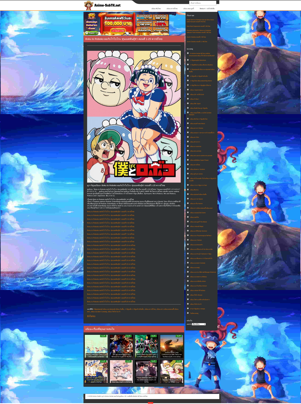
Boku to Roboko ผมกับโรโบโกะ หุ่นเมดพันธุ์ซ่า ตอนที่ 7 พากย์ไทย (110, 234)
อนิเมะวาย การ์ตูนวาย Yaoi (198, 185)
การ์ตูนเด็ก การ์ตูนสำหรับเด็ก (199, 76)
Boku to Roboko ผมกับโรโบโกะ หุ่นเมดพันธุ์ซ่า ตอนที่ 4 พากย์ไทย (110, 223)
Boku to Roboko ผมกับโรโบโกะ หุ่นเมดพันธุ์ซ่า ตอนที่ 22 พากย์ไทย (111, 290)
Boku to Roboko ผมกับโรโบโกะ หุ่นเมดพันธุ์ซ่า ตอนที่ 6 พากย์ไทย (110, 230)
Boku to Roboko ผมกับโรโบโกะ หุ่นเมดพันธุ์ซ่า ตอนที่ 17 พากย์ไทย (111, 272)
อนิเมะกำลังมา (194, 99)
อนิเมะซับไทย (156, 8)
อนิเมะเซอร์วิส (194, 217)
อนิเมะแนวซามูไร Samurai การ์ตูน (200, 254)
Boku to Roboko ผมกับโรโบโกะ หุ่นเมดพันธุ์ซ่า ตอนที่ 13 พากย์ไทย (111, 257)
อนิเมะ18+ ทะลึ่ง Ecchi (197, 94)
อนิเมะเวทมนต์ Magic (196, 226)
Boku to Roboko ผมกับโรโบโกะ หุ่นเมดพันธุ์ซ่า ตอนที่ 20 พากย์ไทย (111, 283)
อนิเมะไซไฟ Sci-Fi (196, 304)
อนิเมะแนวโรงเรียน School (198, 286)
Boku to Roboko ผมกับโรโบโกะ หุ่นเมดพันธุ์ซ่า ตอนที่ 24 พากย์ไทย (111, 298)
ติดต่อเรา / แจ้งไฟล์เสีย (207, 8)
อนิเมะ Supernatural (196, 90)
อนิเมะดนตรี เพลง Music (197, 123)
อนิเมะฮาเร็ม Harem (196, 203)
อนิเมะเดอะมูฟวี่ (188, 8)
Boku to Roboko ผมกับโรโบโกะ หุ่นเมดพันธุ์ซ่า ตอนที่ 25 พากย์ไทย (111, 302)
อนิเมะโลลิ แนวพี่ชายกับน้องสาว (200, 299)
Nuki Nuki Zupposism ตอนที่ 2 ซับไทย (198, 26)
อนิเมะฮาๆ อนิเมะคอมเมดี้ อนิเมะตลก (201, 208)
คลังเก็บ (189, 324)
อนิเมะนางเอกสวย (195, 146)
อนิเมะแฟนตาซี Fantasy (197, 290)
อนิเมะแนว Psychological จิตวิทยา (201, 235)
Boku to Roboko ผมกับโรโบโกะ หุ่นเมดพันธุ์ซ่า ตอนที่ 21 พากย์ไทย (111, 287)
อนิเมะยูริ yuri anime (196, 174)
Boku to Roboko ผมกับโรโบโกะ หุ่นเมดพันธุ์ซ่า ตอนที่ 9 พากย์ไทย (110, 242)
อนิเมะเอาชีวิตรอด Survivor (198, 231)
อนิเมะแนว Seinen (196, 240)
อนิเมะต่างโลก (194, 137)
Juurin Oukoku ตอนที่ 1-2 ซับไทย (197, 41)
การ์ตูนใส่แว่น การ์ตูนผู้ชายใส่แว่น (200, 85)
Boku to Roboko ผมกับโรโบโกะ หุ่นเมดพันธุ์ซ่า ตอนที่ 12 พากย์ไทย (111, 253)
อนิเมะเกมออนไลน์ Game (198, 213)
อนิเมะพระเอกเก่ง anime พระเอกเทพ (201, 155)
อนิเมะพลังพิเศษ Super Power (199, 160)
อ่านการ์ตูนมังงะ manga (197, 309)
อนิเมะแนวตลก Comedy (197, 263)
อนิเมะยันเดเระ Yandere (197, 169)
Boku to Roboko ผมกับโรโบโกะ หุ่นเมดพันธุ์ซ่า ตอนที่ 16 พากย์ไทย (111, 268)
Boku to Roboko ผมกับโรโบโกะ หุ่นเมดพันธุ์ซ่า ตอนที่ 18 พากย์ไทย (111, 275)
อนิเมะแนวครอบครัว (196, 245)
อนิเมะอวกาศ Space (196, 199)
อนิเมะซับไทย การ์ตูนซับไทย (198, 119)
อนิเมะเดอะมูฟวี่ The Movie (198, 222)
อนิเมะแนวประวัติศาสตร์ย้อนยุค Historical (203, 272)
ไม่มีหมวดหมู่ (194, 313)
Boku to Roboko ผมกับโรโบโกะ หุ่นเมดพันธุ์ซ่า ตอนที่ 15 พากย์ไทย (111, 264)
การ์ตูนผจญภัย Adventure (198, 60)
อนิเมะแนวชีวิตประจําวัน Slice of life (201, 249)
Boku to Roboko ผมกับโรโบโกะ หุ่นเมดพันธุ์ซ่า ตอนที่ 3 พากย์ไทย (110, 219)
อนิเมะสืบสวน (194, 190)
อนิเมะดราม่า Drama (196, 128)
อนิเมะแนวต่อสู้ (194, 267)
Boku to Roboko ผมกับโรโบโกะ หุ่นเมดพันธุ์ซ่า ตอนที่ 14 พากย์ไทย (111, 260)
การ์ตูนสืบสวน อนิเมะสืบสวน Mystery (201, 65)
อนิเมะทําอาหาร (195, 142)
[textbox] (202, 3)
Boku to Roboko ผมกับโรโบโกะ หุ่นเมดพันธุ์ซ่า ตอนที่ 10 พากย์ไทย (111, 245)
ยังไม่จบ (91, 316)
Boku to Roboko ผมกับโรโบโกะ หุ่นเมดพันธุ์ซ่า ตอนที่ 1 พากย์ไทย (110, 211)
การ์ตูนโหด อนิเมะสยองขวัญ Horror (201, 81)
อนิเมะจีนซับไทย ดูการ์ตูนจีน (199, 108)
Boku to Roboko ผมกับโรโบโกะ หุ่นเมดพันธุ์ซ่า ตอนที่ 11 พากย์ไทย (111, 249)
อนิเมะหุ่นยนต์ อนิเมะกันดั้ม (198, 194)
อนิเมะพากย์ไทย (172, 8)
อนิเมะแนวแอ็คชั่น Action (198, 281)
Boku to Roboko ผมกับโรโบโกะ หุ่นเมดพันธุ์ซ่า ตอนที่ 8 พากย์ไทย (110, 238)
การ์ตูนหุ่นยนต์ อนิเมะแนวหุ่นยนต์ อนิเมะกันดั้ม (108, 309)
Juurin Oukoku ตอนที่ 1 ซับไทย (196, 37)
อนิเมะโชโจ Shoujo (196, 295)
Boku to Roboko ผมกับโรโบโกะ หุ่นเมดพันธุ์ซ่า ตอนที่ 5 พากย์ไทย (110, 227)
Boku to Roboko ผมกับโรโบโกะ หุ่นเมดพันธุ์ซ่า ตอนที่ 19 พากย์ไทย (111, 279)
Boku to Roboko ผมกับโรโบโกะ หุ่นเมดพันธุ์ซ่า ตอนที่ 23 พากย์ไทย (111, 294)
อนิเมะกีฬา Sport (195, 103)
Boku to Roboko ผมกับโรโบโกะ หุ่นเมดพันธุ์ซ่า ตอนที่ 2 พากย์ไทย (110, 215)
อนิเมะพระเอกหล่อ (195, 151)
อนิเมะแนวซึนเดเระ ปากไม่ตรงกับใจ (201, 258)
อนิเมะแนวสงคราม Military (198, 277)
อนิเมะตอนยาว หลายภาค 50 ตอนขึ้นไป (202, 133)
